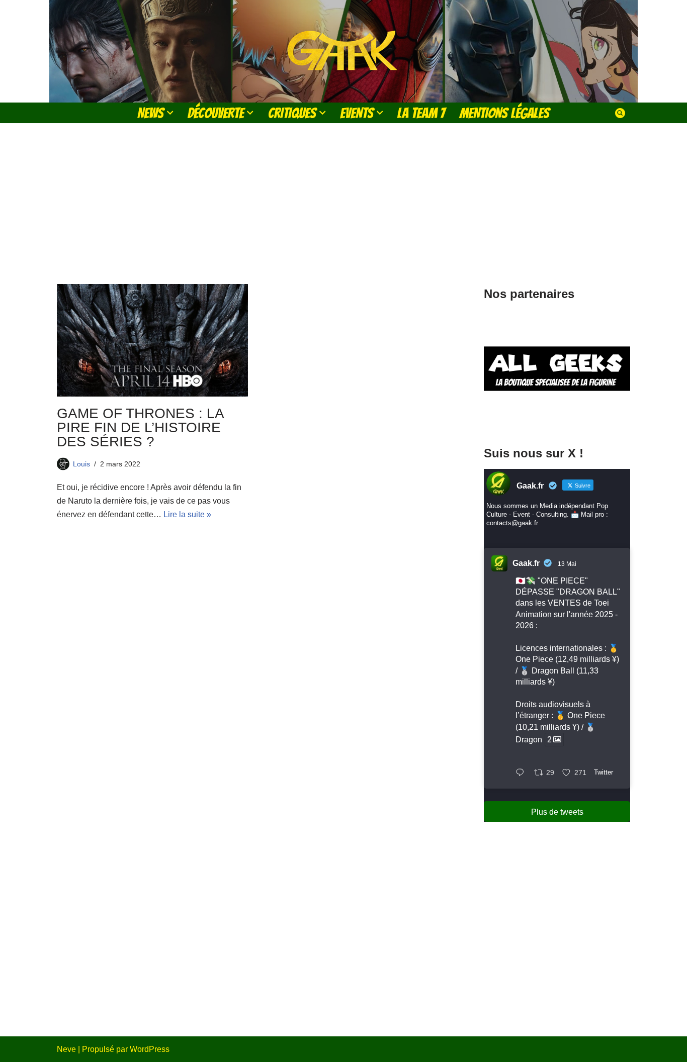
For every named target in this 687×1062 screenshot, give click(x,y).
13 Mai (567, 563)
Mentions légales (504, 113)
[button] (170, 112)
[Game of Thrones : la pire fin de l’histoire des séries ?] (152, 340)
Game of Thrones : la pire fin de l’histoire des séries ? (140, 427)
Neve (66, 1049)
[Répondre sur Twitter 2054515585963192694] (522, 773)
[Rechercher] (620, 113)
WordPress (149, 1049)
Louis (81, 464)
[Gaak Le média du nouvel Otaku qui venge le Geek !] (343, 51)
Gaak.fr (526, 563)
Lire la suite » (187, 514)
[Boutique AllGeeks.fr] (557, 416)
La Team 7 (421, 113)
